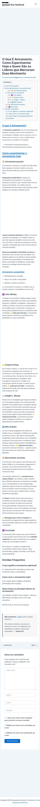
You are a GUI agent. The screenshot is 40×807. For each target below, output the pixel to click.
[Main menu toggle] (36, 4)
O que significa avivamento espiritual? (19, 111)
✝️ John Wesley (15, 95)
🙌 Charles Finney (15, 97)
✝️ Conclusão (12, 107)
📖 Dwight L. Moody (16, 100)
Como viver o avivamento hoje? (17, 114)
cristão (19, 617)
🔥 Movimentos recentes (15, 104)
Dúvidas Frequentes (10, 109)
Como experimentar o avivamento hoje (17, 88)
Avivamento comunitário (15, 93)
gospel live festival (13, 4)
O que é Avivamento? (11, 86)
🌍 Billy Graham (15, 102)
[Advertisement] (20, 34)
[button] (11, 82)
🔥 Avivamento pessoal (17, 90)
